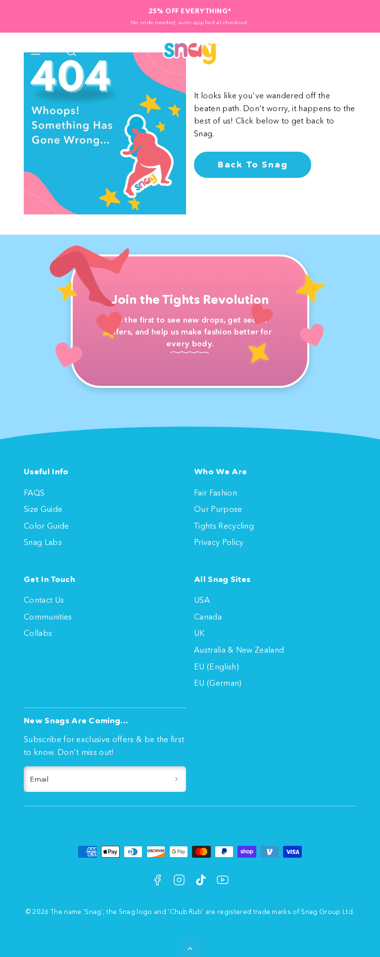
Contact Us (44, 600)
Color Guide (46, 526)
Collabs (38, 633)
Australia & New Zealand (239, 650)
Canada (208, 617)
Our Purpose (218, 509)
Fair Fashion (215, 493)
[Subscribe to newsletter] (176, 779)
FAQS (34, 493)
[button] (36, 51)
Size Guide (43, 509)
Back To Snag (253, 164)
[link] (317, 51)
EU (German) (218, 683)
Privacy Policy (218, 542)
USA (202, 600)
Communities (48, 617)
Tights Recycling (224, 526)
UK (199, 633)
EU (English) (216, 666)
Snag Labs (43, 542)
